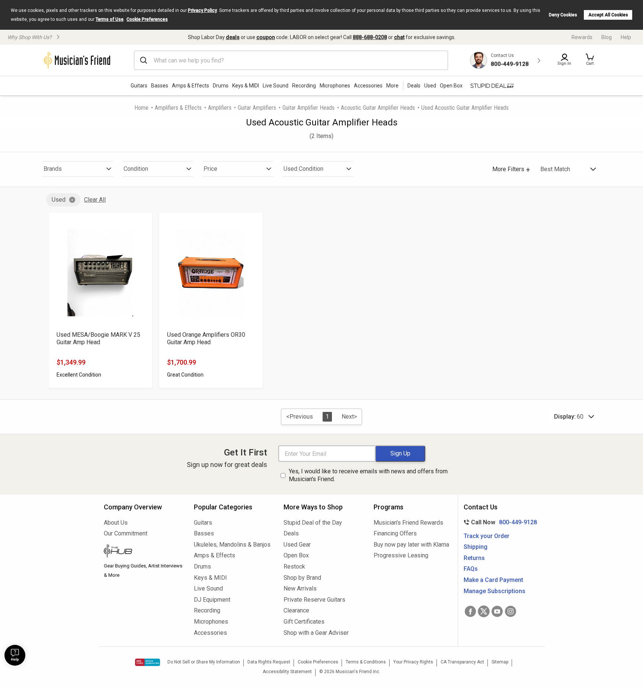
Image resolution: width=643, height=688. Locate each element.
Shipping (475, 546)
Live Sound (275, 86)
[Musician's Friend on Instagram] (510, 611)
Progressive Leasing (401, 555)
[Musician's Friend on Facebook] (470, 611)
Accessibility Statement (287, 671)
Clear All (95, 199)
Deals (291, 533)
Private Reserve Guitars (314, 599)
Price (210, 168)
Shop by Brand (302, 577)
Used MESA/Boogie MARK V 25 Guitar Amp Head (98, 338)
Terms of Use (110, 19)
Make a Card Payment (493, 579)
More (392, 86)
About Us (116, 522)
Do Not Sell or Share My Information (203, 662)
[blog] (143, 551)
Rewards (582, 37)
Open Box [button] (451, 86)
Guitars (139, 86)
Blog (606, 37)
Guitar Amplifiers (257, 107)
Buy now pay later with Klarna (411, 544)
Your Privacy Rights (413, 662)
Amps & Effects (190, 86)
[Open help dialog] (14, 655)
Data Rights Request (268, 662)
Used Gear (297, 544)
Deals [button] (413, 86)
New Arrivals (300, 588)
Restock (294, 566)
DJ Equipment (212, 599)
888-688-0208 (370, 37)
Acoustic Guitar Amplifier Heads (378, 107)
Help (626, 37)
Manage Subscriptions (494, 591)
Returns (474, 557)
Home (141, 107)
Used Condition (303, 168)
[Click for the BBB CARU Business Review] (147, 662)
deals (233, 37)
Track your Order (486, 536)
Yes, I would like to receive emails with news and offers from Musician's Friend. (368, 475)
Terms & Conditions (366, 662)
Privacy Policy (202, 10)
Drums (220, 86)
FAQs (471, 568)
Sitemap (500, 662)
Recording (304, 86)
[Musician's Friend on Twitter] (483, 611)
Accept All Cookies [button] (608, 14)
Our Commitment (125, 533)
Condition (136, 168)
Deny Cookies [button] (563, 14)
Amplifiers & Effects (178, 107)
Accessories (368, 86)
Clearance (296, 610)
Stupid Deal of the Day (313, 522)
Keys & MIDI (245, 86)
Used (58, 199)
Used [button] (430, 86)
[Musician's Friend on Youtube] (497, 611)
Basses (159, 86)
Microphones (335, 86)
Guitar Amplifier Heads (308, 107)
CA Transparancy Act (462, 662)
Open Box (296, 555)
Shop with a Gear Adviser (316, 632)
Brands (53, 168)
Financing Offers (395, 533)
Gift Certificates (304, 621)
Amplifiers (219, 107)
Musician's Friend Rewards (408, 522)
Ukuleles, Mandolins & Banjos (232, 544)
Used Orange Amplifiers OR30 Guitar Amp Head (206, 338)
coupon (265, 37)
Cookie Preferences (147, 19)
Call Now (499, 522)
